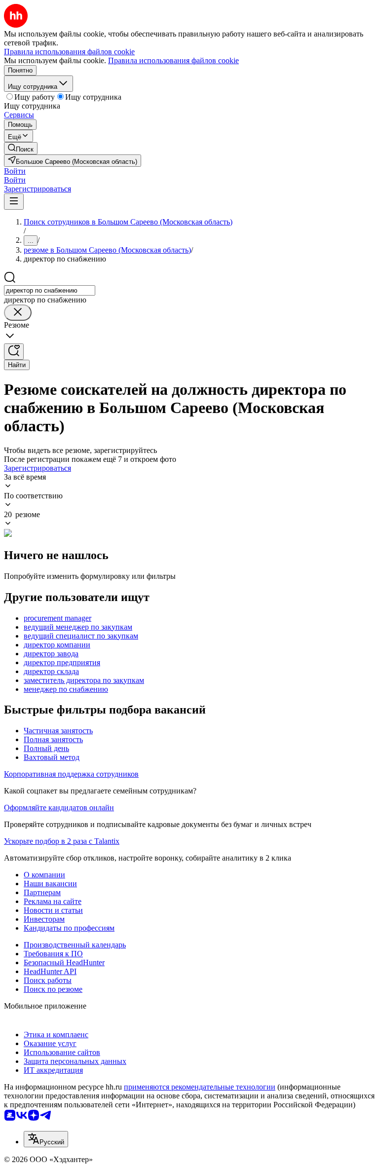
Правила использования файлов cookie (173, 60)
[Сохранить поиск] (14, 351)
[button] (15, 171)
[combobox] (49, 290)
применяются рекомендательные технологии (199, 1087)
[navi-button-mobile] (14, 201)
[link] (21, 148)
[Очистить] (18, 312)
